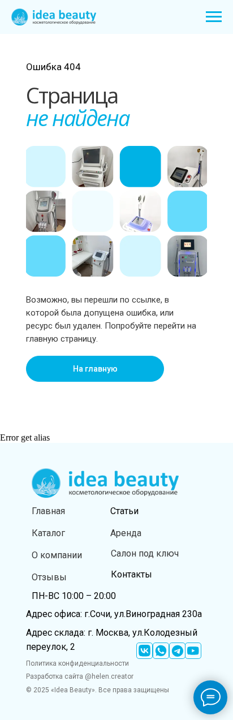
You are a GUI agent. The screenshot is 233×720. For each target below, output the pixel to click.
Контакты (131, 574)
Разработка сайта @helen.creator (79, 676)
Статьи (124, 511)
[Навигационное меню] (214, 17)
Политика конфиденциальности (77, 663)
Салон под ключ (145, 553)
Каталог (48, 533)
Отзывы (49, 577)
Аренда (125, 533)
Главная (48, 511)
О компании (57, 555)
